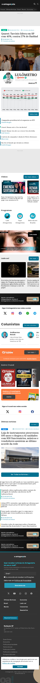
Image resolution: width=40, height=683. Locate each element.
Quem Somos (7, 639)
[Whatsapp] (27, 313)
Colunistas (24, 607)
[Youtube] (14, 593)
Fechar (20, 667)
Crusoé (2, 9)
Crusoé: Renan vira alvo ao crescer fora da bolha (19, 130)
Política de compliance (10, 652)
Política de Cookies (9, 649)
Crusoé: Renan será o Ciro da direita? (14, 126)
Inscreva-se (20, 585)
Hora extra (6, 642)
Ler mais (31, 352)
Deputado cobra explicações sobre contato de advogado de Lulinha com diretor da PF (18, 491)
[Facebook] (20, 313)
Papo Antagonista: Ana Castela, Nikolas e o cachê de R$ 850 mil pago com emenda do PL (12, 184)
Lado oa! (36, 9)
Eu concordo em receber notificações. (19, 577)
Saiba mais (34, 114)
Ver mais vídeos (30, 177)
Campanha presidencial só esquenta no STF (17, 118)
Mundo (24, 9)
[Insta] (26, 593)
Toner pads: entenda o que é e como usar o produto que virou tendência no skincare (17, 513)
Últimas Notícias (11, 9)
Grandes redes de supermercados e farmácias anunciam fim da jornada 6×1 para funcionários (18, 525)
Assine (30, 299)
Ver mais (33, 258)
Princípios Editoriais (9, 654)
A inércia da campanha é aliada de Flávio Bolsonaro (20, 136)
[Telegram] (35, 313)
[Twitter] (5, 313)
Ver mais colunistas (30, 325)
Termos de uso (7, 647)
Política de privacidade (10, 644)
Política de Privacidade (22, 580)
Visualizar (4, 370)
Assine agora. (32, 359)
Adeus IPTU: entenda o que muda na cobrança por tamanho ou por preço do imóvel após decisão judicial (19, 504)
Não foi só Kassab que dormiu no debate (16, 142)
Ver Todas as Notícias (19, 474)
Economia (30, 9)
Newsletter (24, 610)
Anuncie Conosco (10, 618)
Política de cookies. (8, 663)
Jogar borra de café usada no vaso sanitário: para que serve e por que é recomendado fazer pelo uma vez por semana (19, 483)
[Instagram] (12, 313)
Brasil (19, 9)
